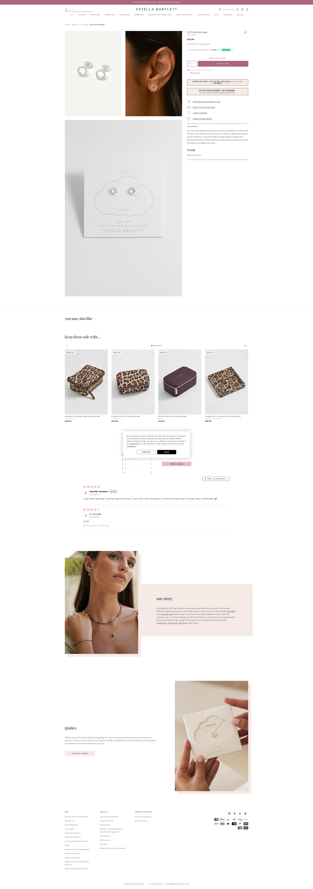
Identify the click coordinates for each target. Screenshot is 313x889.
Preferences (146, 452)
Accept (166, 452)
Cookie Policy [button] (134, 444)
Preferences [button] (131, 446)
